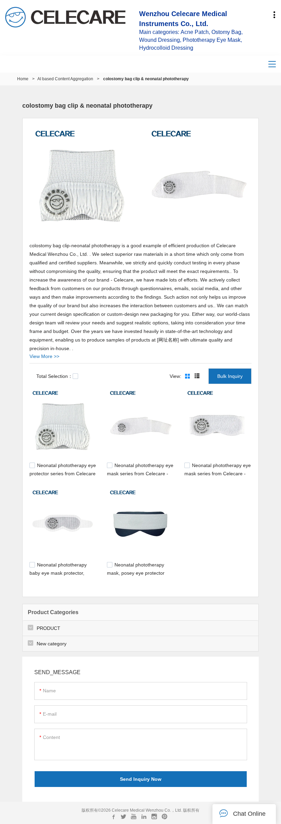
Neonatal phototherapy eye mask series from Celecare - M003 (217, 472)
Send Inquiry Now (140, 779)
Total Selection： (54, 376)
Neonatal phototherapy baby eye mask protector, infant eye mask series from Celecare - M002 (59, 575)
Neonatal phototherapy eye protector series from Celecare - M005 (62, 472)
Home (22, 78)
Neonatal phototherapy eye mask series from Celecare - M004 (140, 472)
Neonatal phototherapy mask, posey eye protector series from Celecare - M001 (138, 572)
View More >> (44, 356)
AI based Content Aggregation (65, 78)
